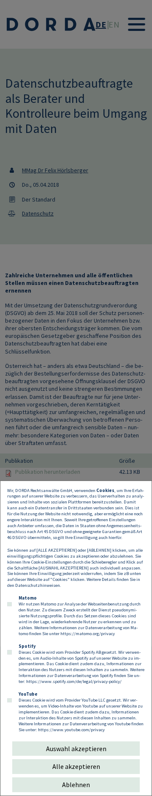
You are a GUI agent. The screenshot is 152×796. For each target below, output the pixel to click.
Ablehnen (76, 784)
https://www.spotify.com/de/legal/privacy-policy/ (74, 681)
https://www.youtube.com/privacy (71, 729)
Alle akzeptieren (76, 766)
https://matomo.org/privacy (87, 633)
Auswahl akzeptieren (76, 748)
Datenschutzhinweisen (37, 585)
